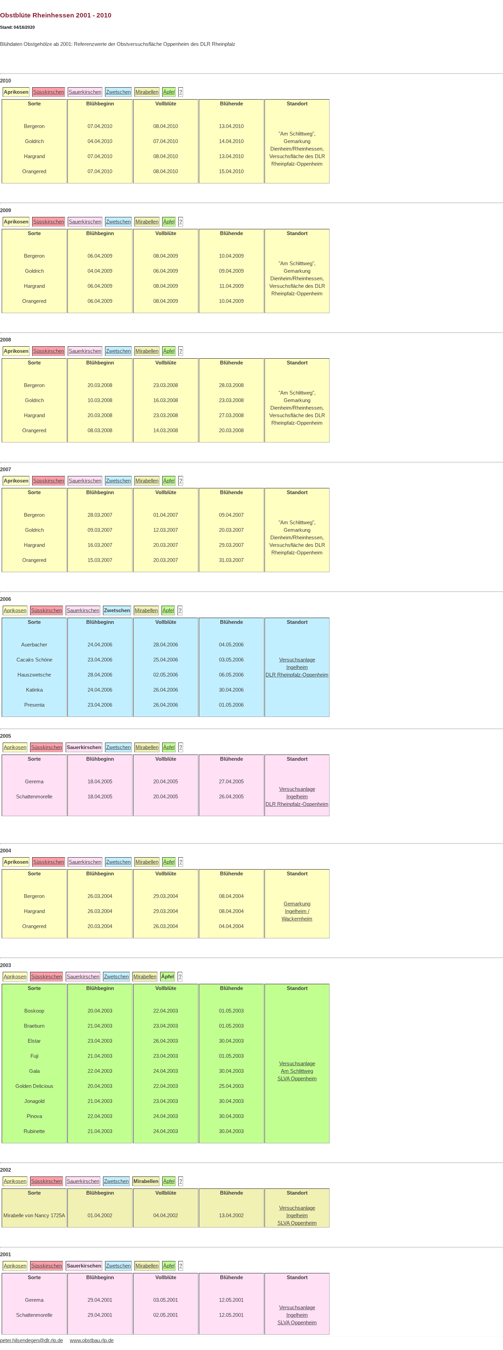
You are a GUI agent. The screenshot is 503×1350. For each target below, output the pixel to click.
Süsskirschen (48, 92)
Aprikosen (15, 610)
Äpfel (169, 92)
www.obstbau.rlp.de (92, 1340)
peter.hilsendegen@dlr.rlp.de (31, 1340)
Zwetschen (118, 92)
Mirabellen (147, 92)
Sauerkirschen (85, 92)
